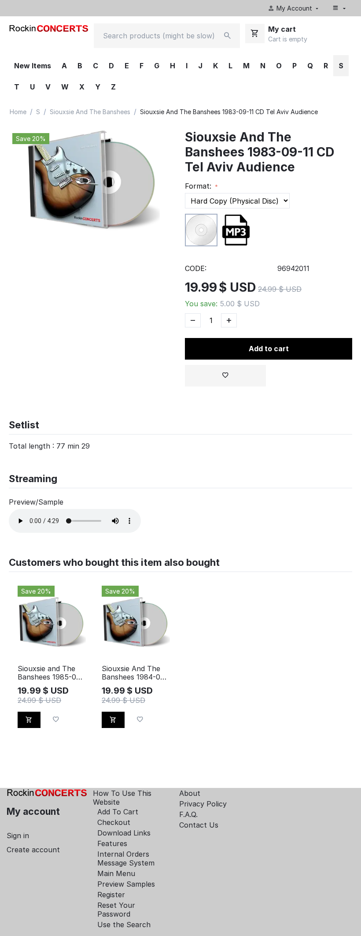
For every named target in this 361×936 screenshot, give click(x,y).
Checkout (113, 822)
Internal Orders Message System (126, 858)
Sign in (18, 835)
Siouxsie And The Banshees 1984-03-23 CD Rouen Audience (134, 673)
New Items (32, 65)
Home (18, 111)
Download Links (124, 832)
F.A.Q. (188, 814)
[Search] (227, 35)
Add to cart (269, 348)
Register (111, 894)
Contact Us (198, 825)
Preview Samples (126, 884)
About (189, 793)
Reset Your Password (116, 909)
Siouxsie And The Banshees (90, 111)
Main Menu (116, 873)
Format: (199, 186)
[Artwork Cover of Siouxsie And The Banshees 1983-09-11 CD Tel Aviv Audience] (92, 182)
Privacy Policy (203, 803)
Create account (33, 849)
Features (112, 843)
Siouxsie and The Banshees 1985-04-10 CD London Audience (51, 673)
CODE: (195, 268)
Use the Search (124, 924)
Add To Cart (117, 811)
